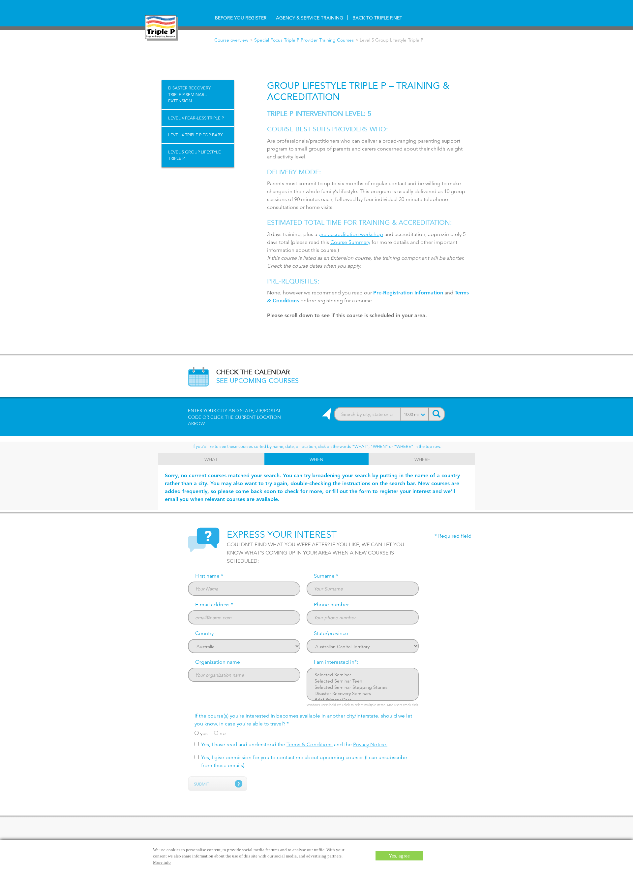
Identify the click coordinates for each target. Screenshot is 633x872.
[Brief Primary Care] (363, 700)
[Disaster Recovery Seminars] (363, 693)
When (316, 459)
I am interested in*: (336, 662)
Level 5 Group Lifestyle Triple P (194, 155)
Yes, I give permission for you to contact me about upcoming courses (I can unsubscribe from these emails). (304, 761)
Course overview (231, 40)
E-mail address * (214, 604)
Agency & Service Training (309, 18)
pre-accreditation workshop (350, 234)
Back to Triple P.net (377, 18)
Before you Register (241, 18)
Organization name (217, 662)
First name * (209, 576)
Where (422, 459)
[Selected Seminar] (363, 675)
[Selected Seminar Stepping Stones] (363, 687)
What (211, 459)
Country (204, 633)
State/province (331, 633)
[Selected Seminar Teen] (363, 681)
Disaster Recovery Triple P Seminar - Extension (189, 94)
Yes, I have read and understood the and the (294, 744)
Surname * (326, 576)
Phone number (331, 604)
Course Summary (350, 242)
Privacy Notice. (370, 744)
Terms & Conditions (309, 744)
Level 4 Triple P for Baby (195, 134)
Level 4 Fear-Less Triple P (196, 117)
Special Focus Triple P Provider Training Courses (304, 40)
